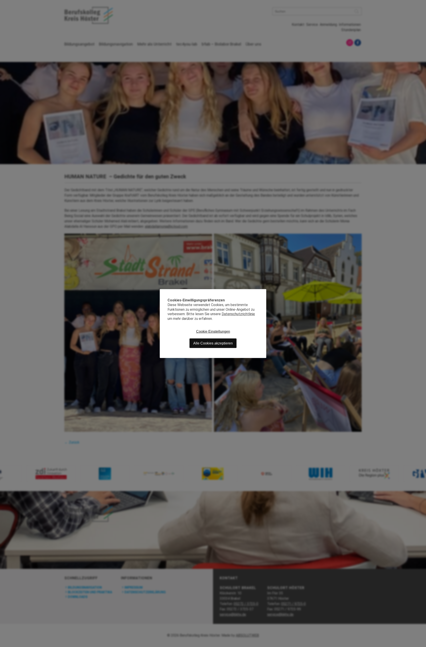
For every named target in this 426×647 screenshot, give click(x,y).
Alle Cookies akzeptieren (213, 343)
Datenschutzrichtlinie (238, 314)
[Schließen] (263, 292)
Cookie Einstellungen (213, 331)
